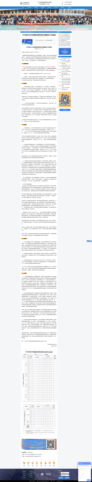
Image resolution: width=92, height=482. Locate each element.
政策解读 (24, 475)
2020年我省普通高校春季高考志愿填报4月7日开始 (33, 456)
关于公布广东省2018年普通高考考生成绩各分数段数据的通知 (64, 80)
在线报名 (65, 109)
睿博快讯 (62, 7)
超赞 (54, 465)
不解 (28, 465)
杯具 (37, 465)
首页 (23, 7)
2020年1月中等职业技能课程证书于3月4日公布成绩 (33, 454)
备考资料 (49, 7)
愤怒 (32, 465)
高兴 (45, 465)
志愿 (31, 452)
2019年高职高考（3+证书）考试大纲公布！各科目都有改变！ (64, 60)
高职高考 (29, 7)
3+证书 (28, 452)
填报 (30, 452)
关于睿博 (69, 7)
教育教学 (30, 473)
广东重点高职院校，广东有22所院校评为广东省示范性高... (64, 67)
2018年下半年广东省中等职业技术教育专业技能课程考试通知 (64, 83)
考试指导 (42, 7)
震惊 (24, 465)
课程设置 (24, 473)
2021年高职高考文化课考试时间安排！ (65, 39)
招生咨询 (30, 471)
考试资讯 (36, 7)
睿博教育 (24, 471)
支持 (49, 465)
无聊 (41, 465)
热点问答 (56, 7)
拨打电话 (61, 477)
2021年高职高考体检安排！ (64, 40)
